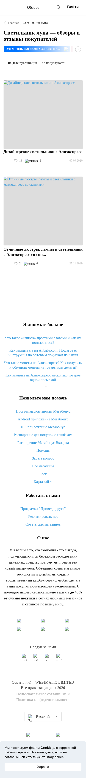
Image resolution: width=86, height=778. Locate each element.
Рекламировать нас (43, 516)
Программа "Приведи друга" (43, 509)
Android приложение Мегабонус (43, 419)
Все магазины (43, 466)
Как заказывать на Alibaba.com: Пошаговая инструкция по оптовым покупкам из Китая (43, 352)
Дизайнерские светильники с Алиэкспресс (42, 151)
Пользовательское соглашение (41, 694)
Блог (43, 474)
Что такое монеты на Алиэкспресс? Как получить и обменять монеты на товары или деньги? (43, 365)
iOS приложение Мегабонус (43, 427)
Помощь (43, 450)
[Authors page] (8, 161)
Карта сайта (43, 482)
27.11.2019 (76, 263)
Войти (73, 7)
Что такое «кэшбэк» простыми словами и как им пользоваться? (43, 340)
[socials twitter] (49, 659)
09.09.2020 (76, 160)
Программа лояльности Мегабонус (43, 411)
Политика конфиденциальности (43, 700)
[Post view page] (43, 114)
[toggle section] (46, 386)
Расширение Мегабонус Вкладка (43, 443)
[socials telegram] (60, 659)
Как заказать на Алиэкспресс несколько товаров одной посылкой (43, 377)
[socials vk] (26, 659)
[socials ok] (37, 659)
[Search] (58, 7)
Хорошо (43, 767)
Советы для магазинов (43, 524)
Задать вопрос (43, 458)
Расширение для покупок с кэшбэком (43, 435)
